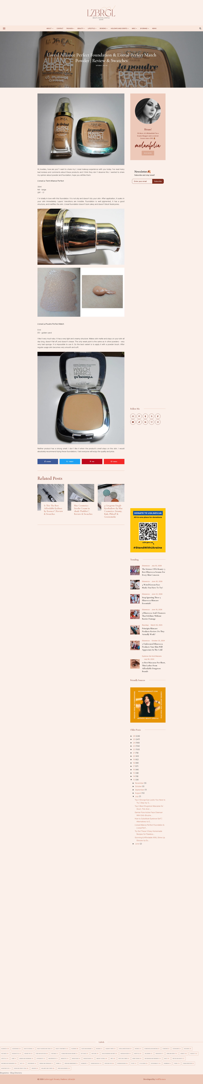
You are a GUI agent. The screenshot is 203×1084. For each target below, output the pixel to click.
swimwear (166, 1063)
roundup (145, 625)
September (140, 790)
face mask (186, 1048)
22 (134, 749)
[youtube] (133, 422)
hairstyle (136, 1053)
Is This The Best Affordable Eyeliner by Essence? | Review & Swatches (53, 509)
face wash (3, 1053)
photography (31, 1063)
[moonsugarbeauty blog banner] (148, 689)
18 (134, 763)
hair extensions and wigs (108, 1053)
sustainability (154, 1063)
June (137, 844)
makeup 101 (63, 1058)
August (138, 793)
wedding (34, 1068)
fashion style (15, 1053)
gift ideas (83, 1053)
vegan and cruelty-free (20, 1068)
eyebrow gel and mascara (151, 656)
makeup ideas (75, 1058)
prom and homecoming (70, 1063)
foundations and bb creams (68, 1053)
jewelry (182, 1053)
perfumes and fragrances (7, 1063)
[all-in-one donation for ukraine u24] (148, 509)
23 (134, 746)
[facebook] (157, 416)
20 (134, 756)
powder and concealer (45, 1063)
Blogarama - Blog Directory (11, 1073)
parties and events (177, 1058)
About (49, 28)
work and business (63, 1068)
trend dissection (187, 1063)
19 (134, 759)
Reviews (103, 28)
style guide (142, 1063)
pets (21, 1063)
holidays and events (119, 28)
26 (134, 736)
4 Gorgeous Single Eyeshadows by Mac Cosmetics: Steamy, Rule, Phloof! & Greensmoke (113, 511)
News (154, 28)
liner (13, 1058)
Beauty (80, 28)
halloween (147, 1053)
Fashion (69, 28)
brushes (98, 1048)
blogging (74, 1048)
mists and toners (123, 1058)
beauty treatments (61, 1048)
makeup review (87, 1058)
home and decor (171, 1053)
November (139, 783)
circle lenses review (124, 1048)
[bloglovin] (151, 422)
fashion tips (27, 1053)
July (137, 796)
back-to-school (28, 1048)
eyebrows (165, 1048)
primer (58, 1063)
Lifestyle (91, 28)
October (138, 786)
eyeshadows (176, 1048)
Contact (60, 28)
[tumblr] (145, 416)
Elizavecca (146, 566)
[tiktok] (139, 422)
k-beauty (192, 1053)
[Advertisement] (148, 466)
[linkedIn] (145, 422)
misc (133, 28)
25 (134, 739)
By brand (143, 28)
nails (165, 1058)
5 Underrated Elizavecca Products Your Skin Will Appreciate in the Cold (152, 647)
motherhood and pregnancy (152, 1058)
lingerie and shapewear (25, 1058)
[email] (133, 416)
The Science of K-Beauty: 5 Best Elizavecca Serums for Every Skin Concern (153, 572)
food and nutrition (41, 1053)
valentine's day (5, 1068)
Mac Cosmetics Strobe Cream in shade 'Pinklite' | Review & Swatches (83, 509)
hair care (94, 1053)
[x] (151, 416)
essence (137, 1048)
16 (134, 769)
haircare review (125, 1053)
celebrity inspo (109, 1048)
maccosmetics (52, 1058)
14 (134, 776)
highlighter (159, 1053)
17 (134, 766)
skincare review (121, 1063)
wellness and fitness (46, 1068)
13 (134, 780)
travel (176, 1063)
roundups (83, 1063)
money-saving (136, 1058)
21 (134, 753)
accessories (15, 1048)
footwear (53, 1053)
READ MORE (148, 153)
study (132, 1063)
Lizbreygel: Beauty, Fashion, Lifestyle (59, 1079)
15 (134, 773)
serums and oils (95, 1063)
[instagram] (157, 422)
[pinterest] (139, 416)
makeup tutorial (101, 1058)
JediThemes (160, 1079)
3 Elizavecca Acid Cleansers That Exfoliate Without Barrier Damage (154, 616)
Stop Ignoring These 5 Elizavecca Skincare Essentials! (151, 600)
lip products (40, 1058)
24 (134, 743)
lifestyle (3, 1058)
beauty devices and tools (43, 1048)
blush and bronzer (86, 1048)
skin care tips (108, 1063)
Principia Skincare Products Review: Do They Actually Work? (153, 631)
